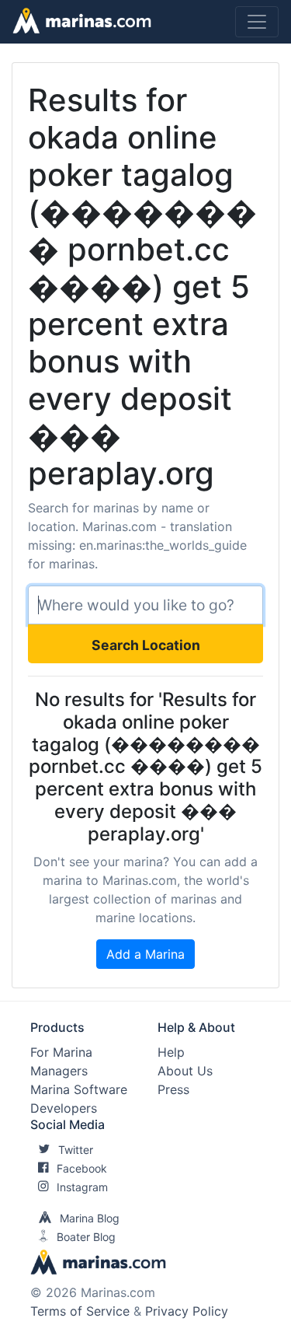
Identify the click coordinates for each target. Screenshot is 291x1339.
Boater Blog (86, 1236)
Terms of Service (80, 1311)
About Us (185, 1071)
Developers (63, 1108)
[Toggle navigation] (257, 21)
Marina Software (78, 1089)
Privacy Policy (186, 1311)
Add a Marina (145, 954)
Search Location (146, 645)
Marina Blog (90, 1218)
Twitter (75, 1149)
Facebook (82, 1168)
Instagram (82, 1187)
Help (171, 1052)
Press (173, 1089)
